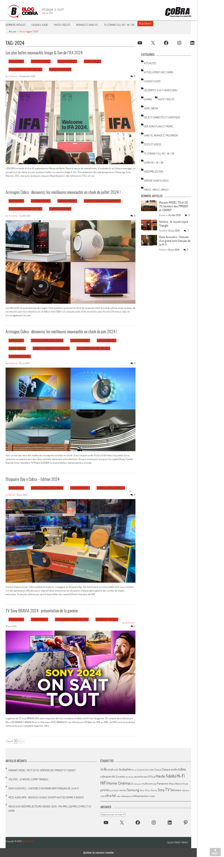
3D (101, 769)
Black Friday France (177, 842)
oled (154, 784)
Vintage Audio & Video (156, 180)
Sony (161, 789)
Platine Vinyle (181, 783)
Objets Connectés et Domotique (162, 117)
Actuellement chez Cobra (47, 340)
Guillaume (12, 76)
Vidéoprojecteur (140, 796)
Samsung (133, 790)
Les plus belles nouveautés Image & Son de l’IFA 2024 (44, 52)
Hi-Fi (181, 776)
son (149, 790)
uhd (102, 795)
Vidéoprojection (60, 69)
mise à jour (137, 784)
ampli (110, 769)
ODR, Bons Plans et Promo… (159, 126)
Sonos (154, 790)
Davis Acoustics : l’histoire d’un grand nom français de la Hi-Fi (175, 240)
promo (104, 790)
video (118, 796)
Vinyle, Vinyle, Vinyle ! (110, 488)
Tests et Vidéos (152, 144)
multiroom (147, 783)
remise (123, 790)
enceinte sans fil (142, 776)
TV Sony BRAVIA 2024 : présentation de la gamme (42, 610)
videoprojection (126, 796)
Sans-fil (143, 790)
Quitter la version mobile (98, 852)
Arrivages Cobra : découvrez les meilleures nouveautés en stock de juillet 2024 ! (63, 192)
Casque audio (169, 769)
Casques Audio (39, 24)
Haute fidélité (166, 776)
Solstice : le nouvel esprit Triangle (29, 779)
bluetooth (141, 769)
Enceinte (120, 776)
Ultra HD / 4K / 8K (107, 619)
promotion (114, 790)
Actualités (16, 61)
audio (116, 769)
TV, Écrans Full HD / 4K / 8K (119, 24)
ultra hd (110, 795)
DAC (114, 776)
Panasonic (162, 783)
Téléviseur (176, 790)
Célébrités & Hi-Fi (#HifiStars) (160, 90)
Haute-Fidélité (62, 24)
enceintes (130, 776)
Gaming (148, 99)
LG (131, 783)
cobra (182, 769)
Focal (153, 776)
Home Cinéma (92, 61)
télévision (185, 790)
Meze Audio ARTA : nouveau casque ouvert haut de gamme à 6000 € (46, 797)
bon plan (150, 769)
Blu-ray (134, 770)
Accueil (12, 31)
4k (105, 769)
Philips (172, 783)
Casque (158, 769)
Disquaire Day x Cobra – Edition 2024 (33, 479)
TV (167, 789)
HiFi (103, 783)
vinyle (152, 795)
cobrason (105, 776)
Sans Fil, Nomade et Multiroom (102, 201)
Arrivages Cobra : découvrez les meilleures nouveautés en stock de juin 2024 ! (61, 331)
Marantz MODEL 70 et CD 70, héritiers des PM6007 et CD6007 (173, 206)
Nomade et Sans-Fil (87, 24)
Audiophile (125, 769)
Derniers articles (16, 24)
